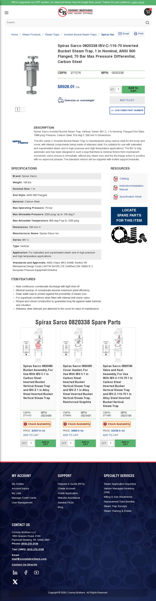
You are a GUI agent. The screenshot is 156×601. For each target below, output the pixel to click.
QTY (112, 90)
